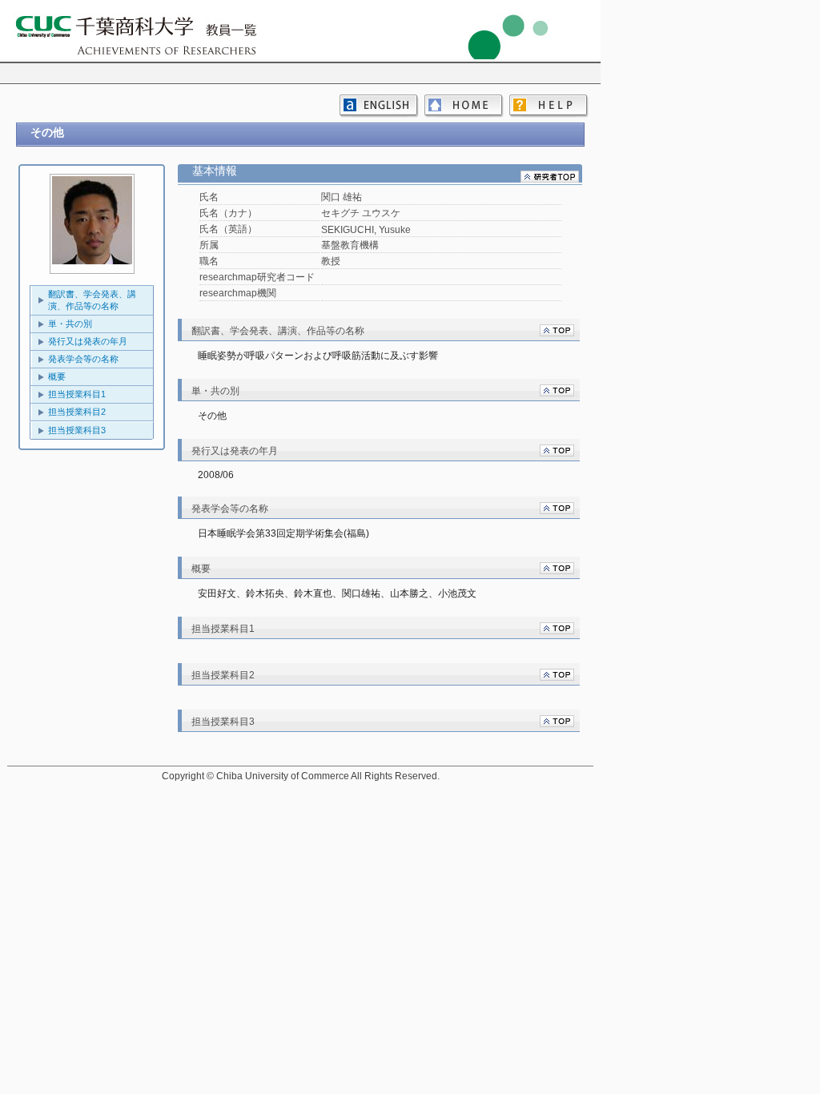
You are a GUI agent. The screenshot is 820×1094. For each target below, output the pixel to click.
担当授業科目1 (77, 394)
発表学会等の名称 (83, 359)
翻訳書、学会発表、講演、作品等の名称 (92, 300)
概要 (57, 376)
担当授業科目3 (77, 430)
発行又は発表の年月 (87, 341)
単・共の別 (70, 323)
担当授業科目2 (77, 411)
